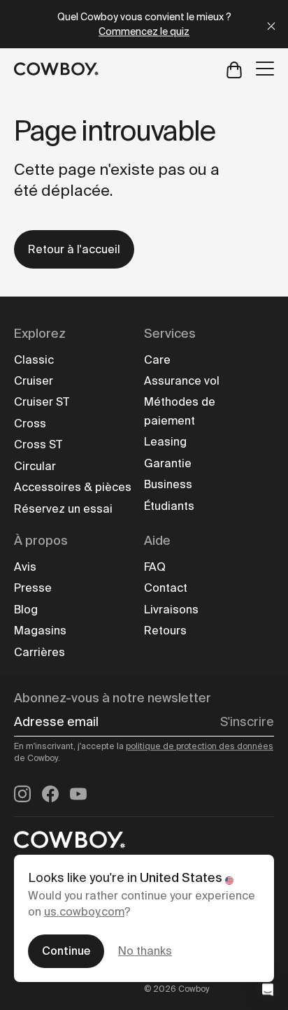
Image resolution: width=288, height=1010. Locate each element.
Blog (26, 609)
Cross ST (38, 444)
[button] (267, 989)
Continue (66, 951)
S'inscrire (247, 721)
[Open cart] (234, 68)
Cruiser (33, 381)
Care (157, 360)
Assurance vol (181, 381)
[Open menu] (265, 68)
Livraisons (171, 609)
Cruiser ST (41, 401)
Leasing (165, 441)
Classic (34, 360)
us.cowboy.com (84, 911)
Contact (165, 588)
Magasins (40, 630)
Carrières (39, 652)
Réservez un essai (63, 509)
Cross (30, 423)
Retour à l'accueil (74, 249)
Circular (35, 466)
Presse (33, 588)
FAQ (155, 567)
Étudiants (169, 506)
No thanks (145, 951)
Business (168, 484)
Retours (165, 630)
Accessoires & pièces (72, 487)
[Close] (271, 24)
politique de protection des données (199, 746)
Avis (25, 567)
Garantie (168, 463)
